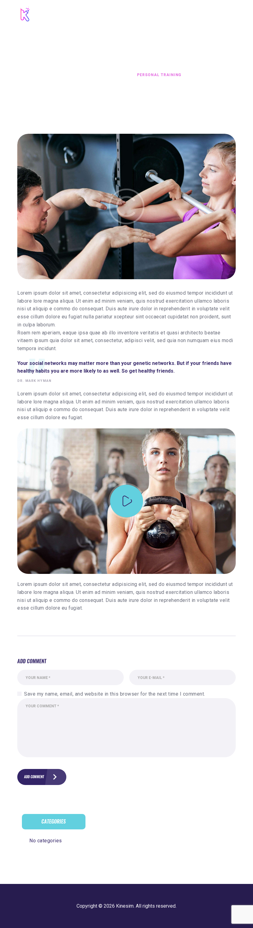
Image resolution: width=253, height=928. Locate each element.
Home (78, 75)
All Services (105, 75)
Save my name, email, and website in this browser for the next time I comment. (114, 694)
